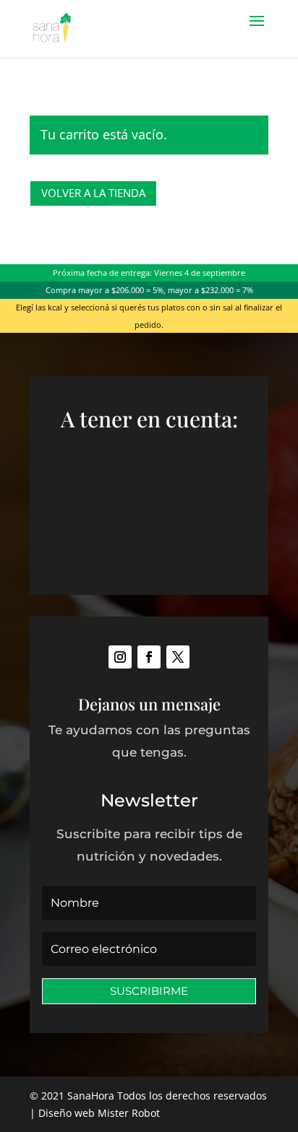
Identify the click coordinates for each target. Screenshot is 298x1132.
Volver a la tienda (93, 193)
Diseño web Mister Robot (99, 1113)
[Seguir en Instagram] (120, 657)
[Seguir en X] (178, 657)
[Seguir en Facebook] (149, 657)
